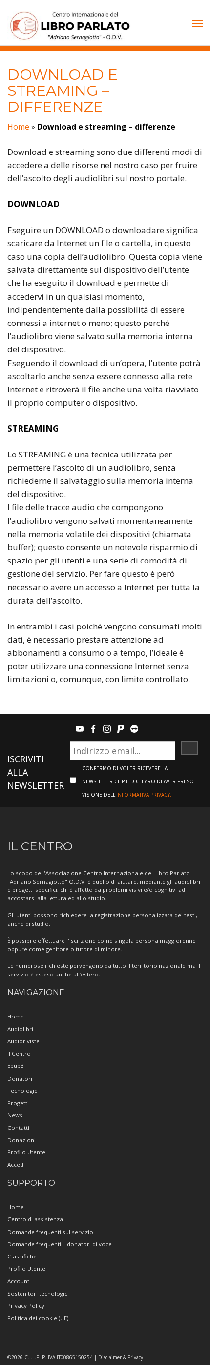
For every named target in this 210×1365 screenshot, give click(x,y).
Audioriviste (23, 1041)
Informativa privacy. (143, 794)
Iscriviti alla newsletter (35, 772)
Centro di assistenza (35, 1219)
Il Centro (19, 1053)
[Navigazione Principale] (197, 24)
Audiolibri (20, 1029)
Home (18, 126)
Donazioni (21, 1140)
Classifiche (22, 1256)
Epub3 (15, 1065)
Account (18, 1281)
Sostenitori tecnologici (38, 1293)
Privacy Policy (25, 1305)
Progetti (18, 1102)
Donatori (19, 1078)
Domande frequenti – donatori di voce (59, 1244)
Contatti (18, 1127)
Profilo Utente (26, 1152)
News (14, 1115)
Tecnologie (22, 1090)
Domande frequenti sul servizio (50, 1231)
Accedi (16, 1164)
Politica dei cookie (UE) (37, 1318)
